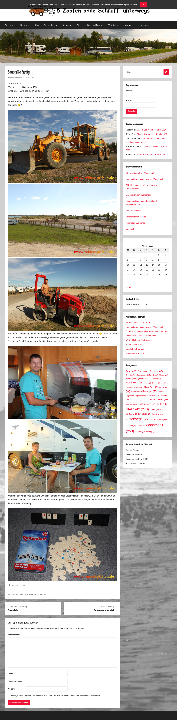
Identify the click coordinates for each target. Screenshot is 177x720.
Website (11, 689)
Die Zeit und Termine (135, 349)
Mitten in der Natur (134, 344)
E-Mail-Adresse (16, 681)
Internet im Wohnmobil (136, 223)
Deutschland (143, 375)
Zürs (139, 431)
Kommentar (14, 635)
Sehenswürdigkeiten (139, 400)
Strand (155, 409)
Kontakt (127, 25)
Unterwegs (139, 419)
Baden (143, 371)
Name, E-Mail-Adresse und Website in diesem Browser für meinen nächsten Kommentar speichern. (55, 696)
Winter (141, 425)
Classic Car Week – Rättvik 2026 (151, 130)
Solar (129, 404)
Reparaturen (141, 396)
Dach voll (130, 229)
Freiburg (148, 383)
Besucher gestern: (134, 459)
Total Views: (131, 463)
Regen (130, 396)
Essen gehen (134, 378)
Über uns (24, 25)
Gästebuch (113, 25)
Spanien (148, 404)
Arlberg (131, 371)
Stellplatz (43, 594)
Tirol (160, 414)
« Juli (128, 287)
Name (11, 674)
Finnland (156, 379)
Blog (79, 25)
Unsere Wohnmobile (45, 25)
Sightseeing (159, 399)
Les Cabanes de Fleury (29, 594)
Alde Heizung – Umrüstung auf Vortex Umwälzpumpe (143, 187)
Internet (156, 383)
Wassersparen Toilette (136, 217)
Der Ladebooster (133, 211)
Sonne (136, 404)
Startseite (9, 25)
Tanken (133, 414)
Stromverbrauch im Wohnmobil (140, 173)
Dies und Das (93, 25)
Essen (164, 375)
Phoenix (136, 391)
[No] (174, 4)
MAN (140, 387)
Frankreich (15, 594)
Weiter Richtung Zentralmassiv (140, 340)
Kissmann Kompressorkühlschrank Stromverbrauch (141, 203)
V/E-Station (159, 419)
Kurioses (66, 25)
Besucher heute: (133, 455)
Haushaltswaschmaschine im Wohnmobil (144, 179)
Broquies (131, 375)
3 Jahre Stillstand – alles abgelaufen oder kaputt (147, 331)
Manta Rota (151, 387)
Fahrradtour (146, 378)
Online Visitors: (133, 450)
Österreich (149, 432)
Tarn (154, 414)
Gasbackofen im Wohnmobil (138, 195)
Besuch (156, 371)
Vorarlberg (132, 426)
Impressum (143, 25)
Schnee (153, 395)
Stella (161, 404)
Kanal (164, 383)
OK (143, 4)
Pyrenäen (162, 392)
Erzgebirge (154, 375)
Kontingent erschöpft (135, 353)
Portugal (149, 391)
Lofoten (130, 387)
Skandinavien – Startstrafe (138, 322)
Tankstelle (144, 414)
